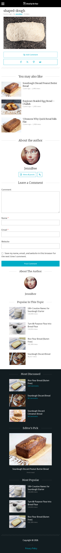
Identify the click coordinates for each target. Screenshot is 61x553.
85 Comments (33, 398)
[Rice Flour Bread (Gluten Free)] (17, 343)
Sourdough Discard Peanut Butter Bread (30, 469)
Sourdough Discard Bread (39, 354)
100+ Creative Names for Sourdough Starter (38, 310)
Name (5, 218)
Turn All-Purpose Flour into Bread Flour (39, 325)
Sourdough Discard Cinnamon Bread (36, 412)
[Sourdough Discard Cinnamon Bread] (17, 416)
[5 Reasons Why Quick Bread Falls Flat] (11, 124)
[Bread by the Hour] (30, 3)
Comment (6, 189)
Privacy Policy (31, 548)
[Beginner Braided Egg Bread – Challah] (11, 107)
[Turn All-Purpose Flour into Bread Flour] (17, 328)
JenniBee (18, 14)
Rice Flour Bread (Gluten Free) (38, 340)
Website (5, 241)
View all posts (29, 174)
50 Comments (33, 416)
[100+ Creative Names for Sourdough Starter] (17, 313)
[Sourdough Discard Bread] (17, 359)
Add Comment (32, 54)
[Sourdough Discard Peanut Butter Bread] (11, 89)
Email (5, 229)
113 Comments (33, 386)
